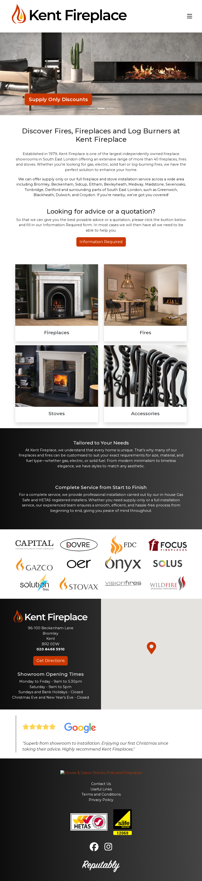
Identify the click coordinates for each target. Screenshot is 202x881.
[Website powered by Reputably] (101, 865)
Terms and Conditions (101, 794)
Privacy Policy (101, 800)
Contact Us (101, 784)
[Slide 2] (101, 108)
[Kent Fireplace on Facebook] (94, 849)
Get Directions (50, 660)
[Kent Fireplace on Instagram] (108, 849)
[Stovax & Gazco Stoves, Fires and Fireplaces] (101, 772)
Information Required (101, 241)
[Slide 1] (92, 108)
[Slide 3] (110, 108)
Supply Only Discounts (58, 99)
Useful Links (101, 789)
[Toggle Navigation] (189, 16)
